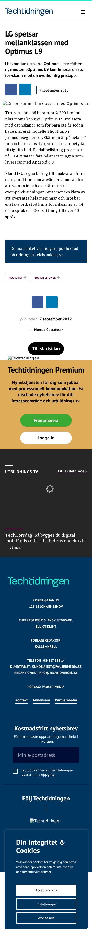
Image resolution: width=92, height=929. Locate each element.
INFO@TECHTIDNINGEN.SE (58, 673)
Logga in (46, 438)
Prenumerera (46, 420)
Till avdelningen (72, 471)
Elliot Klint (46, 626)
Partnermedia (66, 700)
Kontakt (21, 700)
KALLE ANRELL (46, 646)
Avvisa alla (46, 918)
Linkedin (53, 809)
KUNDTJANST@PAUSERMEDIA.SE (57, 666)
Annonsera (41, 700)
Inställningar (46, 904)
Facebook (39, 809)
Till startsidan (46, 348)
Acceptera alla (46, 890)
